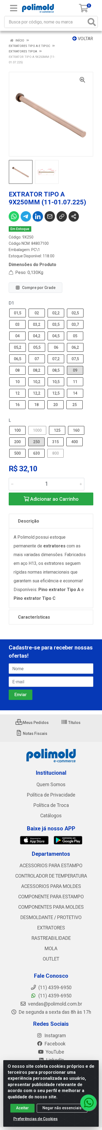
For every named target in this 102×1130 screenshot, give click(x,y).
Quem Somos (51, 784)
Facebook (55, 1043)
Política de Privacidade (51, 795)
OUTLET (51, 959)
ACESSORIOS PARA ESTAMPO (51, 865)
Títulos (74, 722)
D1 (11, 303)
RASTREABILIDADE (51, 938)
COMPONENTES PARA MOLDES (51, 907)
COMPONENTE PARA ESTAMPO (51, 896)
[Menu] (13, 8)
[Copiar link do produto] (62, 216)
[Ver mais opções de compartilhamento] (74, 216)
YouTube (54, 1052)
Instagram (54, 1035)
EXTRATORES (51, 928)
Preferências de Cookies (35, 1119)
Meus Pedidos (35, 722)
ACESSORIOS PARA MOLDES (51, 886)
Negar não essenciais (62, 1108)
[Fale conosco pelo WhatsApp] (88, 1103)
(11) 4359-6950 (54, 995)
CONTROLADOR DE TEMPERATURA (51, 876)
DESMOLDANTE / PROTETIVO (51, 917)
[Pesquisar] (91, 22)
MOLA (51, 948)
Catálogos (51, 815)
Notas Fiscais (34, 733)
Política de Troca (51, 805)
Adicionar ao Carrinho (54, 499)
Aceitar (22, 1108)
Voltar (85, 38)
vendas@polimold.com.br (54, 1004)
